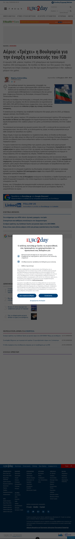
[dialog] (37, 269)
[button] (37, 266)
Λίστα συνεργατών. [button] (37, 280)
